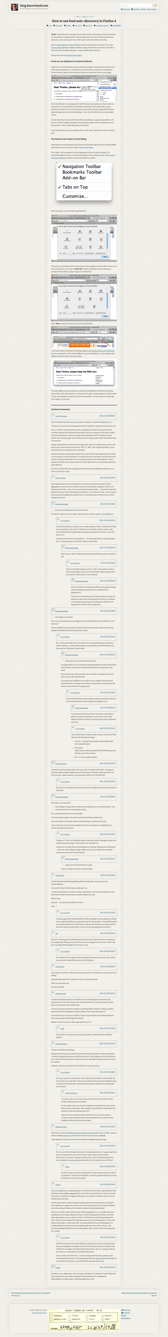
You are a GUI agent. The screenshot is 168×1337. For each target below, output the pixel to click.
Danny (58, 1185)
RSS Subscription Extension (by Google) (83, 1133)
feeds (68, 26)
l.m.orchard (65, 521)
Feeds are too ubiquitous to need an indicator (71, 61)
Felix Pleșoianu (61, 416)
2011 (78, 16)
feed (144, 9)
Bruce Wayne (61, 478)
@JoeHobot (60, 967)
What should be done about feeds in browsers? (139, 1293)
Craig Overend (61, 764)
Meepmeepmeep (62, 504)
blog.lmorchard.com (34, 5)
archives (136, 9)
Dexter (58, 1268)
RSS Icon (67, 1136)
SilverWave (60, 876)
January (85, 16)
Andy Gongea (61, 994)
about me (126, 9)
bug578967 (117, 26)
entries (78, 26)
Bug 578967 (75, 45)
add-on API (100, 1258)
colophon (153, 9)
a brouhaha (61, 45)
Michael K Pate (61, 1127)
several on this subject (73, 55)
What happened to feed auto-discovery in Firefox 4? (30, 1293)
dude (62, 1029)
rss (50, 26)
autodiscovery (102, 26)
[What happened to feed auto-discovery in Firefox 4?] (75, 16)
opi (57, 934)
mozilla (88, 26)
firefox (59, 26)
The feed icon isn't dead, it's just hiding (68, 139)
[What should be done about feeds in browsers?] (93, 16)
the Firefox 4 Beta (86, 147)
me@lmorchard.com (39, 1313)
